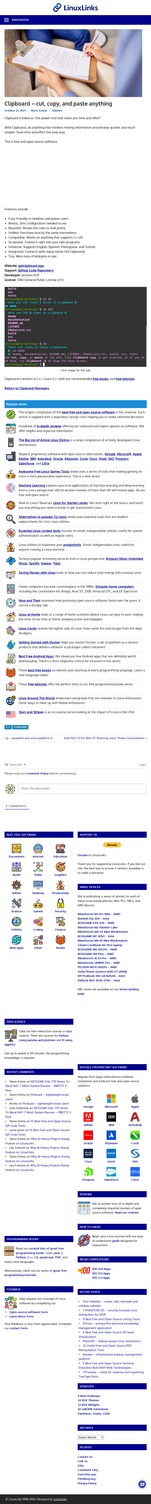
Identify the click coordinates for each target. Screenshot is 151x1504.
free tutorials (125, 379)
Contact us (85, 1457)
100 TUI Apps (101, 1273)
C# (36, 1257)
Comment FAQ (88, 1470)
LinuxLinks (60, 1499)
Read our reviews (127, 1212)
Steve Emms (39, 110)
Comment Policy (37, 773)
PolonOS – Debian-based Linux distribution (112, 1341)
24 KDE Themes (88, 1400)
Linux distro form (21, 1316)
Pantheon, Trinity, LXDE (94, 1413)
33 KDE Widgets (88, 1405)
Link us (82, 1461)
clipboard (20, 727)
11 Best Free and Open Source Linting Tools (111, 1319)
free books (101, 379)
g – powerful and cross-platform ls (29, 738)
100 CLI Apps (101, 1278)
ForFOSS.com (87, 1474)
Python (21, 1257)
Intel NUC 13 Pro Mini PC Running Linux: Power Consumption (104, 738)
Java (57, 1253)
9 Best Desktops (89, 1396)
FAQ (81, 1465)
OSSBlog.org (86, 1479)
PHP (58, 1257)
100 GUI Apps (101, 1269)
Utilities (57, 110)
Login (142, 764)
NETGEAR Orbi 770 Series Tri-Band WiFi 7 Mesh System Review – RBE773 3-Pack (37, 1086)
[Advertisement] (76, 176)
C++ (8, 727)
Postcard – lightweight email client (46, 1103)
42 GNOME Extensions (93, 1409)
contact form (19, 1328)
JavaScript (46, 1257)
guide (116, 1241)
